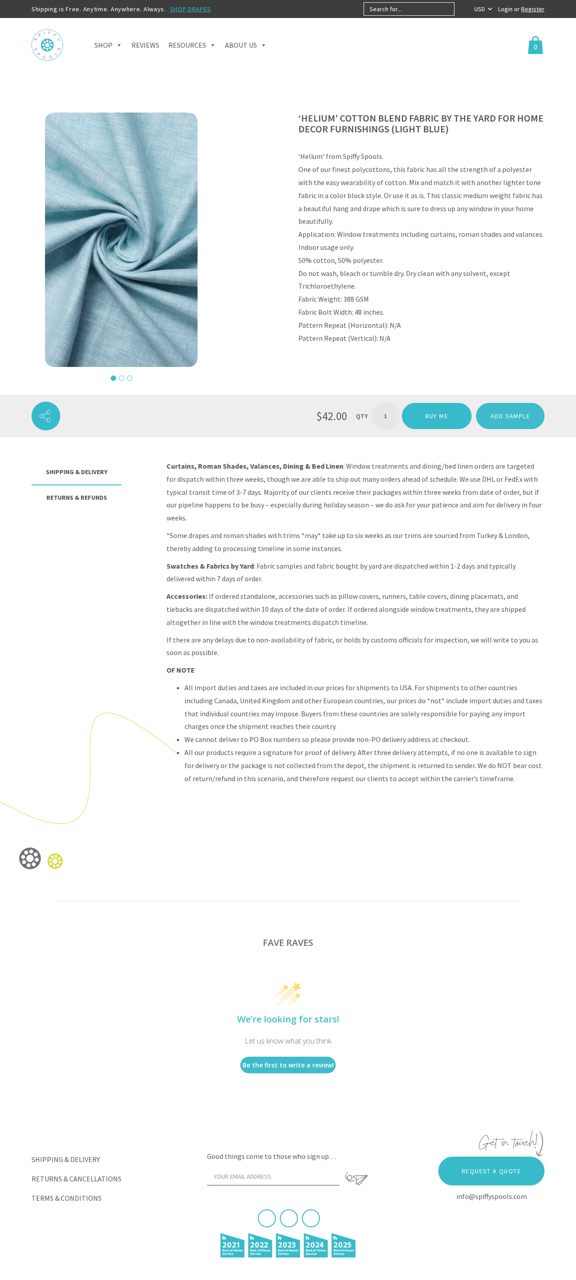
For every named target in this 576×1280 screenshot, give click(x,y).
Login (506, 9)
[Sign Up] (356, 1178)
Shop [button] (103, 45)
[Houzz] (311, 1218)
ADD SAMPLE (510, 416)
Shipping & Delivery (66, 1159)
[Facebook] (267, 1218)
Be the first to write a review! (288, 1065)
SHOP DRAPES (191, 9)
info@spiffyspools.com (491, 1196)
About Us (241, 45)
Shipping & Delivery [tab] (77, 472)
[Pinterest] (289, 1218)
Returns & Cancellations (77, 1178)
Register (532, 9)
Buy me (436, 416)
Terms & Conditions (67, 1198)
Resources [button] (187, 45)
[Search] (462, 9)
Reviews (145, 45)
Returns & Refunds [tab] (76, 497)
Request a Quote (491, 1171)
